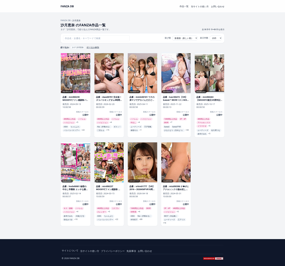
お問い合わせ (217, 6)
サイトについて (70, 250)
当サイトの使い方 (200, 6)
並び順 (168, 37)
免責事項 (131, 251)
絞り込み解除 (93, 47)
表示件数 (204, 37)
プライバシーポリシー (113, 251)
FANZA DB (66, 20)
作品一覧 (184, 6)
